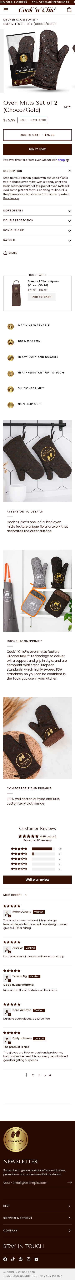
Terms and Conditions (20, 1276)
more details (13, 210)
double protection (18, 220)
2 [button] (33, 1075)
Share (13, 253)
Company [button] (10, 1230)
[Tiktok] (13, 1259)
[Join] (68, 1182)
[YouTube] (36, 1259)
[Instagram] (28, 1259)
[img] (11, 906)
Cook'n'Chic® (17, 1272)
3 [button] (39, 1075)
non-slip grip (13, 230)
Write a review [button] (37, 879)
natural (9, 240)
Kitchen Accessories (19, 19)
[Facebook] (5, 1259)
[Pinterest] (20, 1259)
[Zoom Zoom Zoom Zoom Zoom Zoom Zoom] (37, 61)
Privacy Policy (51, 1276)
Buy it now (37, 149)
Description (12, 171)
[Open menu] (9, 9)
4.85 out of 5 (48, 836)
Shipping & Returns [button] (17, 1218)
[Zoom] (13, 85)
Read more (11, 198)
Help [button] (6, 1206)
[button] (19, 849)
